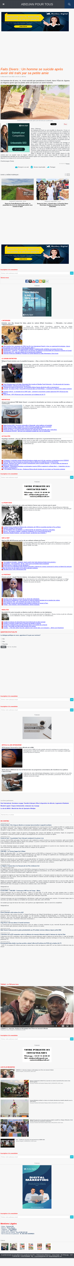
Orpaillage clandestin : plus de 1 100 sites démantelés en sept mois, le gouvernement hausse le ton (31, 392)
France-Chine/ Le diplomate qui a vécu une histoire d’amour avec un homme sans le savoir (29, 445)
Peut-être (5, 584)
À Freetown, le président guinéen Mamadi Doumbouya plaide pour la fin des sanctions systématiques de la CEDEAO (36, 414)
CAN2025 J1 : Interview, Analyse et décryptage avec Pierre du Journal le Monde (24, 947)
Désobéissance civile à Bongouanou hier (14, 509)
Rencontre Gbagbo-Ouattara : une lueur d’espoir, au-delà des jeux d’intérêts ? (24, 473)
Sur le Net (6, 478)
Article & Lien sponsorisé (11, 664)
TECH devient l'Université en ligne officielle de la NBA (18, 666)
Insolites (5, 550)
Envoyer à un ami (23, 167)
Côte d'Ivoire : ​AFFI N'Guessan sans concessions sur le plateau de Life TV (24, 348)
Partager (52, 167)
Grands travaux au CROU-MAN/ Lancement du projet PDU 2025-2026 (22, 382)
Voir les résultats (12, 587)
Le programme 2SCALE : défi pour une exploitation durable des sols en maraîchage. (26, 385)
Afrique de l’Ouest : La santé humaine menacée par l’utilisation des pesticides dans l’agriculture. (30, 383)
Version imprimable (39, 167)
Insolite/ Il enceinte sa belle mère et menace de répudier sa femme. (22, 563)
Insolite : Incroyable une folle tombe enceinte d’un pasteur (19, 566)
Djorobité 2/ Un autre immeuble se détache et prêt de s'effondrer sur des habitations (27, 552)
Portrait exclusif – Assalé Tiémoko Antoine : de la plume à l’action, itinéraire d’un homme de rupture (32, 517)
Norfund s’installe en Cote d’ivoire (12, 468)
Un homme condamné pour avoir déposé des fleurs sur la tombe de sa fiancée (25, 565)
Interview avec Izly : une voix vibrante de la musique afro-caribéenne (22, 306)
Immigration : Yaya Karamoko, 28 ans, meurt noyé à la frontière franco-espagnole (26, 504)
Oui (4, 579)
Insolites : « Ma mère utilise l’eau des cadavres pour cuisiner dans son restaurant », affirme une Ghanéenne (33, 568)
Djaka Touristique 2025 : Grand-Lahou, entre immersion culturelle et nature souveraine (27, 381)
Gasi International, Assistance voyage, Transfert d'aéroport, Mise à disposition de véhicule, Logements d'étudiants (35, 722)
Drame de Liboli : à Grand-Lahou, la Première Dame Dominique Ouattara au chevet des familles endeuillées (52, 205)
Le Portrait (6, 514)
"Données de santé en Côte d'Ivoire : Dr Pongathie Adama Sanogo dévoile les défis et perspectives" (31, 341)
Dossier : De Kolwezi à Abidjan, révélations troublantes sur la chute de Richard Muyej (27, 471)
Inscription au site (37, 1120)
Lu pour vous (7, 443)
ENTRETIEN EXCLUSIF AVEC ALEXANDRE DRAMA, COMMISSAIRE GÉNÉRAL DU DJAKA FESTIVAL (33, 303)
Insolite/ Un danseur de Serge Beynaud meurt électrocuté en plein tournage (24, 562)
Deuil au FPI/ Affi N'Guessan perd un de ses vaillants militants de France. (23, 480)
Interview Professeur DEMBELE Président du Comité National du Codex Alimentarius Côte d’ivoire (30, 307)
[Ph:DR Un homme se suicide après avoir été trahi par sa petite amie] (35, 85)
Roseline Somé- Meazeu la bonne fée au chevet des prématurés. (21, 539)
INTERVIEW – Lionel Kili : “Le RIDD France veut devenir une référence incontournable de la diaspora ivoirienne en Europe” (37, 304)
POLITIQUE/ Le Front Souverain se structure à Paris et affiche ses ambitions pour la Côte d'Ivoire (30, 416)
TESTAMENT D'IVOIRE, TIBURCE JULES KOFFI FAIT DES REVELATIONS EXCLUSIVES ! (29, 502)
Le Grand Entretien (9, 312)
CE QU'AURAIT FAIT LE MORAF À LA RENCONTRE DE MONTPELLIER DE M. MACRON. (29, 470)
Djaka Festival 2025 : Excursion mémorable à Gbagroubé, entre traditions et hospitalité (27, 379)
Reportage (6, 353)
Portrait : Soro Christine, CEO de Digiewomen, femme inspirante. (21, 544)
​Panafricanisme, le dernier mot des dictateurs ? (16, 505)
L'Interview (6, 274)
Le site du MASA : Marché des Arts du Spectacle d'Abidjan (18, 727)
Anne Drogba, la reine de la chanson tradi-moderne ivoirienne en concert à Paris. (25, 543)
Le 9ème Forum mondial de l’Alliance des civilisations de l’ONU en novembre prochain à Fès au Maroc (32, 467)
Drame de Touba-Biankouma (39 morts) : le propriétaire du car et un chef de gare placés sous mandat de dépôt (17, 205)
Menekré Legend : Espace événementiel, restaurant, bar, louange (20, 725)
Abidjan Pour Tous (37, 4)
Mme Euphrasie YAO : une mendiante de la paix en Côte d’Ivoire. (21, 542)
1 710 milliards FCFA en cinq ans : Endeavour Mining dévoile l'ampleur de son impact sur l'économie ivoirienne (34, 423)
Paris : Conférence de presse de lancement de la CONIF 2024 (30, 1044)
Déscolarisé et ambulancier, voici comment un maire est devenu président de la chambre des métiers (31, 540)
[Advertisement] (14, 612)
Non (4, 581)
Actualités (6, 390)
